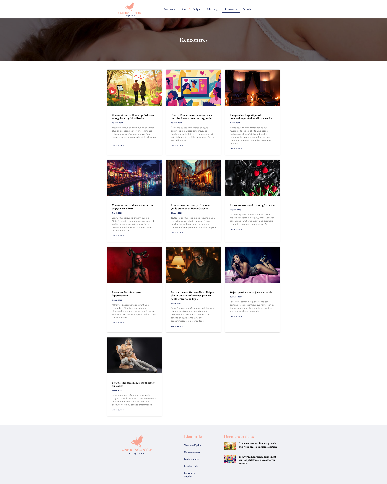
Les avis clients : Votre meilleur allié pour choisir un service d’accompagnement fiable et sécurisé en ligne (193, 295)
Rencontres (231, 9)
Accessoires (169, 9)
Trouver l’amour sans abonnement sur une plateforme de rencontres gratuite (191, 116)
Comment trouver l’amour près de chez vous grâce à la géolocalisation (133, 116)
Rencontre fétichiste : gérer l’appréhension (126, 293)
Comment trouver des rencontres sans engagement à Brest (132, 206)
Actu (183, 9)
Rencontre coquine (189, 474)
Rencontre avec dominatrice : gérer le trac (252, 205)
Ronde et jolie (191, 466)
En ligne (197, 9)
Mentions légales (192, 445)
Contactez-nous (192, 452)
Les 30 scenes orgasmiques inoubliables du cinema (133, 384)
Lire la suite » (118, 145)
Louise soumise (191, 459)
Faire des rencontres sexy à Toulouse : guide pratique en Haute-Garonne (191, 206)
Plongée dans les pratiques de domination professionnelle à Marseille (251, 116)
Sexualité (247, 9)
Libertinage (213, 9)
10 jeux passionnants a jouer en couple (251, 292)
